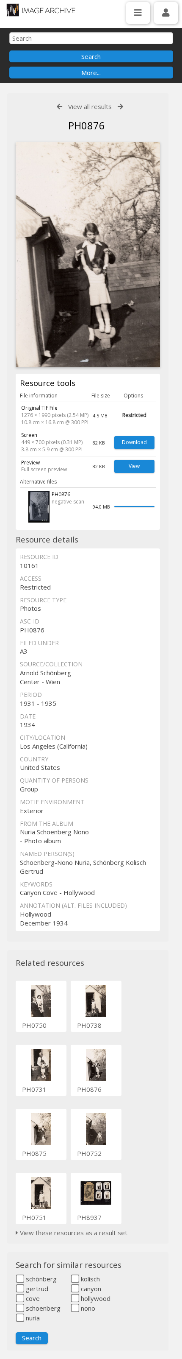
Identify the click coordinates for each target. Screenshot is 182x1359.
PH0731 (34, 1089)
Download (134, 442)
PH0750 (34, 1025)
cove (32, 1298)
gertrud (36, 1288)
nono (87, 1308)
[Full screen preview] (88, 255)
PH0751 (34, 1217)
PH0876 (89, 1089)
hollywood (94, 1298)
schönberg (40, 1279)
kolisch (89, 1279)
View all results (90, 106)
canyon (90, 1288)
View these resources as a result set (72, 1232)
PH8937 (89, 1217)
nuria (32, 1318)
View (134, 466)
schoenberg (42, 1308)
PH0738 (89, 1025)
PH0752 (89, 1153)
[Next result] (120, 106)
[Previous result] (59, 106)
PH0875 (34, 1153)
